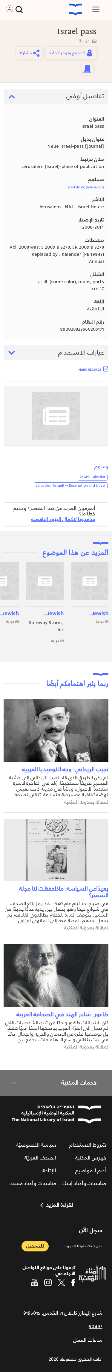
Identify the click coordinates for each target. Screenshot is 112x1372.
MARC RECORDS (90, 369)
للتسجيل (35, 1246)
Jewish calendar (92, 477)
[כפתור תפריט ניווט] (95, 9)
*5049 (95, 1326)
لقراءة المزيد (59, 1205)
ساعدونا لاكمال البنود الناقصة (63, 520)
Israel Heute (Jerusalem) (85, 187)
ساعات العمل (87, 1340)
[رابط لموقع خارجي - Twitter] (61, 1282)
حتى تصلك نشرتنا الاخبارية (83, 1246)
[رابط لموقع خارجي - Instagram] (48, 1282)
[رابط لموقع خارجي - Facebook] (73, 1282)
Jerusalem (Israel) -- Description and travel (70, 485)
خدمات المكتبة (78, 1083)
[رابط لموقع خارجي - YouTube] (34, 1282)
